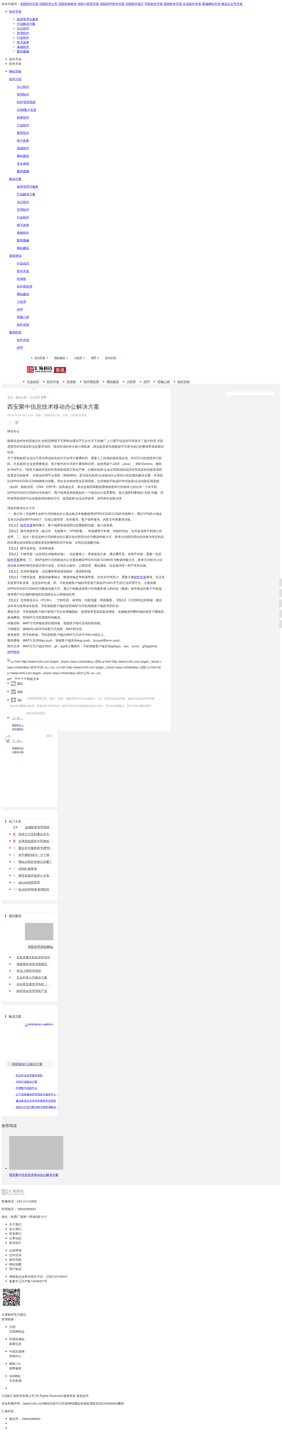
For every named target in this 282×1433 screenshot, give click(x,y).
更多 (49, 735)
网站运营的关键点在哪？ (35, 861)
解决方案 (15, 179)
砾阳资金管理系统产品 (31, 991)
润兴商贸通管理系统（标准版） (34, 984)
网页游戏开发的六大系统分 (35, 875)
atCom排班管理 (29, 882)
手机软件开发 (153, 4)
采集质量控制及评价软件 (33, 957)
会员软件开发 (192, 4)
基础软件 (23, 47)
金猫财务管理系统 (37, 827)
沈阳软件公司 (48, 4)
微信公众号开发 (232, 4)
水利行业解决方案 (26, 1081)
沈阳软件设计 (134, 4)
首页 (10, 397)
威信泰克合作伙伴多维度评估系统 (36, 1100)
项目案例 (15, 915)
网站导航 (15, 71)
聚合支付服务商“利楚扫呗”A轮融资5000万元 (35, 848)
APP (20, 309)
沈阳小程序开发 (88, 4)
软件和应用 (24, 286)
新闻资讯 (15, 255)
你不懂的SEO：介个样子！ (35, 855)
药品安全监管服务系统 (29, 1075)
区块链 (21, 278)
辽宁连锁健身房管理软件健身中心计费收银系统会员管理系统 (52, 1094)
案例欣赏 (15, 332)
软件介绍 (15, 79)
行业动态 (23, 263)
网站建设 (23, 156)
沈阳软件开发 (29, 4)
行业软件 (23, 37)
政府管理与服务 (27, 19)
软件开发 (15, 11)
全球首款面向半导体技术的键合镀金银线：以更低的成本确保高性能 (35, 841)
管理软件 (23, 33)
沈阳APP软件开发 (112, 4)
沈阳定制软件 (67, 4)
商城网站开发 (211, 4)
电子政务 (23, 42)
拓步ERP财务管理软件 (33, 889)
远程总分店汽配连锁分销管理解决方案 (38, 1107)
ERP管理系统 (26, 102)
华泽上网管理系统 (28, 970)
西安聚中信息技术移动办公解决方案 (33, 1175)
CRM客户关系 (26, 109)
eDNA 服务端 (27, 868)
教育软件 (23, 133)
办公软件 (23, 28)
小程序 (21, 301)
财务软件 (23, 117)
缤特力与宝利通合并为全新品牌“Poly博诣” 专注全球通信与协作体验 (35, 834)
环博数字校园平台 (26, 1088)
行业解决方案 (26, 23)
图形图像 (23, 51)
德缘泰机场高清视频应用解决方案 (34, 964)
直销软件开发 (173, 4)
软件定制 (23, 324)
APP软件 (13, 652)
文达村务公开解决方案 (31, 977)
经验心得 (23, 317)
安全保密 (23, 163)
